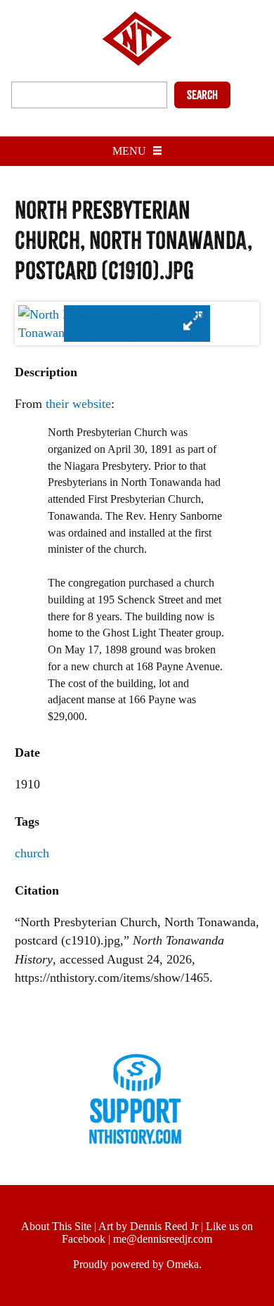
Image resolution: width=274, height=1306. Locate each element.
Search (202, 95)
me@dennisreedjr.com (162, 1239)
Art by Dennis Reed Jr (148, 1226)
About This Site (56, 1226)
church (32, 853)
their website (78, 404)
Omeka (183, 1264)
